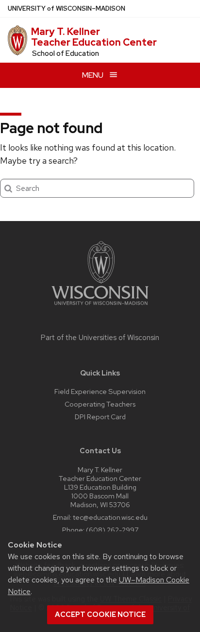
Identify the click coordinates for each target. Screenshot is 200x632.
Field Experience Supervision (100, 391)
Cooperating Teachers (100, 404)
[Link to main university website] (100, 307)
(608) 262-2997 (112, 529)
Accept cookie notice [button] (100, 614)
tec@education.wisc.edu (110, 517)
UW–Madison (66, 8)
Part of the (100, 337)
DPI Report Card (100, 416)
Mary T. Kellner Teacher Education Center (94, 37)
